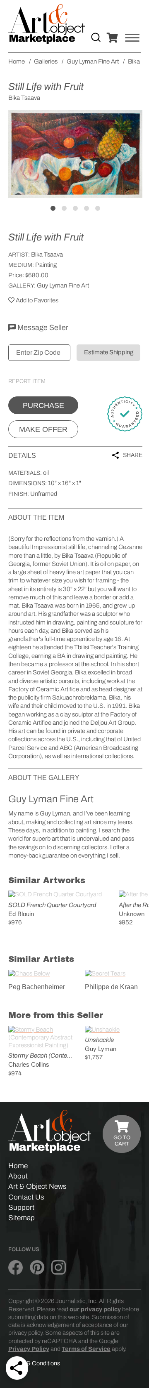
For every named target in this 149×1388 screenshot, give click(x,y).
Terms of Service (86, 1349)
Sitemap (21, 1218)
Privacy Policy (28, 1349)
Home (18, 1166)
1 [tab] (52, 208)
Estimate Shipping (108, 352)
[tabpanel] (75, 154)
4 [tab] (86, 208)
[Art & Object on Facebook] (15, 1268)
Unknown (131, 913)
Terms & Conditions (34, 1363)
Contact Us (26, 1197)
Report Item (27, 381)
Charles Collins (28, 1064)
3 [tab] (75, 208)
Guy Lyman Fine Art (63, 285)
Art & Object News (37, 1186)
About (18, 1176)
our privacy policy (95, 1309)
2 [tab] (64, 208)
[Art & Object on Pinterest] (37, 1268)
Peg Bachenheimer (36, 986)
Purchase (43, 405)
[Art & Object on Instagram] (58, 1268)
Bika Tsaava (47, 254)
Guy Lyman (100, 1048)
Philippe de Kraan (111, 986)
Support (21, 1207)
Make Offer (43, 429)
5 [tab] (97, 208)
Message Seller (42, 327)
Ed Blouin (21, 913)
